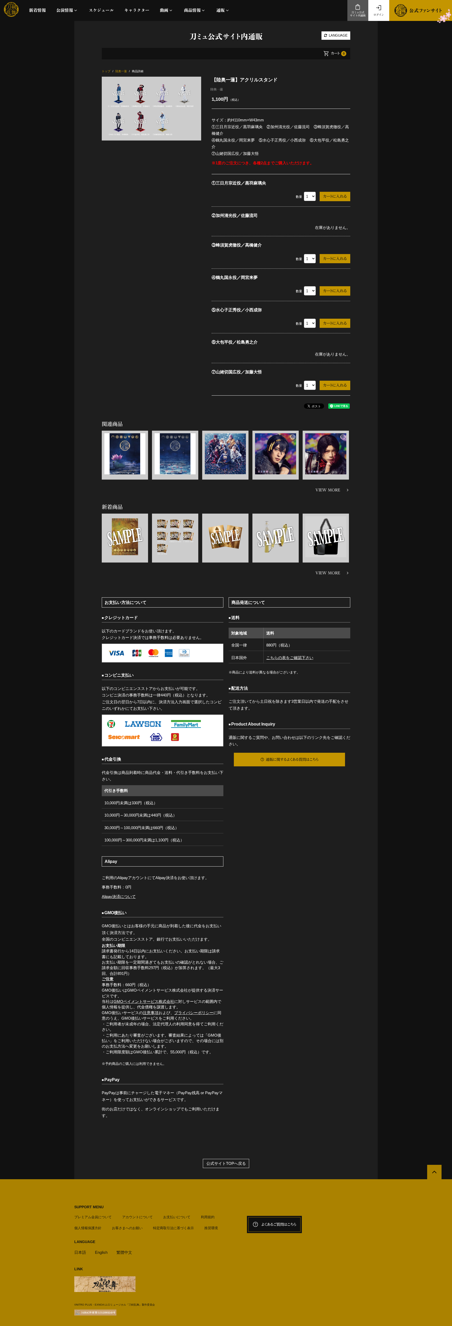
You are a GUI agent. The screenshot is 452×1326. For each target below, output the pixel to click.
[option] (151, 108)
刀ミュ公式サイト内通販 (358, 14)
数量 (299, 197)
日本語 (80, 1252)
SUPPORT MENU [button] (89, 1207)
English (101, 1252)
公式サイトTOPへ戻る (226, 1163)
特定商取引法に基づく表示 (173, 1228)
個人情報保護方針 (87, 1228)
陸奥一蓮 (216, 89)
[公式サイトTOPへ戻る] (434, 1172)
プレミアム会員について (93, 1217)
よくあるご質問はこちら (278, 1224)
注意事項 (151, 1012)
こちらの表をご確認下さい (289, 657)
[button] (67, 10)
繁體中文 (124, 1252)
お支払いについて (176, 1217)
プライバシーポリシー (193, 1012)
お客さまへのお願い (127, 1228)
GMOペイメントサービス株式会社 (144, 1001)
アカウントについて (137, 1217)
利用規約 (207, 1217)
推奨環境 (211, 1228)
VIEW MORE (327, 490)
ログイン (379, 14)
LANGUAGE (338, 35)
